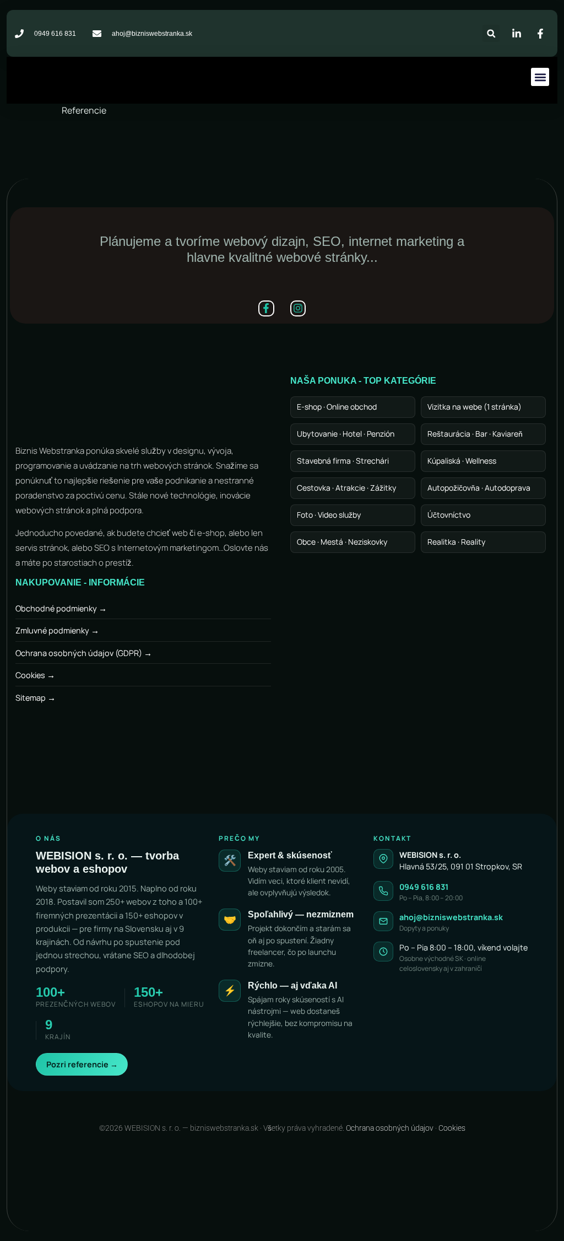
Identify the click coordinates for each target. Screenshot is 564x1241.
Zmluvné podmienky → (57, 630)
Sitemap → (35, 697)
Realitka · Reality (456, 541)
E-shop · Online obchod (337, 406)
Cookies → (35, 675)
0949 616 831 (423, 887)
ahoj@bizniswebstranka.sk (451, 917)
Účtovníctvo (448, 514)
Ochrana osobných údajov (389, 1128)
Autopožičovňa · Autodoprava (478, 487)
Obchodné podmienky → (61, 608)
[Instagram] (298, 308)
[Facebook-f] (266, 308)
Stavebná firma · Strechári (343, 460)
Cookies (451, 1128)
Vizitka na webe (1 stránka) (474, 406)
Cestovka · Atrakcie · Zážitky (346, 487)
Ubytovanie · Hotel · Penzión (345, 433)
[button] (491, 33)
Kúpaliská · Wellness (461, 460)
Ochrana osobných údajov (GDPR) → (83, 653)
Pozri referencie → (82, 1064)
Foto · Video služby (329, 514)
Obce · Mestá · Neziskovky (342, 541)
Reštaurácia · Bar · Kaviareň (475, 433)
